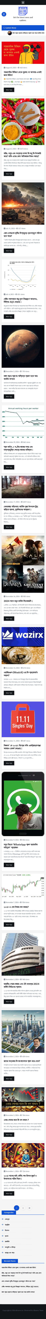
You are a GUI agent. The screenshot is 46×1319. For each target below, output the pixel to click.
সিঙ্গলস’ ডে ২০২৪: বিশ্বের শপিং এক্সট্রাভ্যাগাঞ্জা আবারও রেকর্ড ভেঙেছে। (22, 747)
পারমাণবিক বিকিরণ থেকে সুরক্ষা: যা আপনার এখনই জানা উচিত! (23, 73)
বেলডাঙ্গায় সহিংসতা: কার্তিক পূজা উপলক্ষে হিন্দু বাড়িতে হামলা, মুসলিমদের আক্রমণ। (21, 508)
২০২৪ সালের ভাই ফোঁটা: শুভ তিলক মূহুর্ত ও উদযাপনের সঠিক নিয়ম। (20, 1177)
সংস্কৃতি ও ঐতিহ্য (10, 1247)
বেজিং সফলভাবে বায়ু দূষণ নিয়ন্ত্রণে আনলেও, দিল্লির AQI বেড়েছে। (21, 300)
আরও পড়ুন (9, 90)
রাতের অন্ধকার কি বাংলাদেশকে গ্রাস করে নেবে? (22, 1061)
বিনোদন (7, 1230)
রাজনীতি (7, 1241)
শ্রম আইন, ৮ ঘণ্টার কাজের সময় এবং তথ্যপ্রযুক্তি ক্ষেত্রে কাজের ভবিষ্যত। (18, 448)
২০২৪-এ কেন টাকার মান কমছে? (16, 906)
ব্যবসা (6, 1236)
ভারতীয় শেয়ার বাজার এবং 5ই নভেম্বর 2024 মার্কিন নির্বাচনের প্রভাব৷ (21, 985)
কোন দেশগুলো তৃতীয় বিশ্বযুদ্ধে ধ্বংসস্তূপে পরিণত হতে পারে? (23, 234)
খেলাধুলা (7, 1219)
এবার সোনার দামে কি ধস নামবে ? (16, 1119)
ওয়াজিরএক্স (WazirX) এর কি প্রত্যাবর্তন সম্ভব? (21, 674)
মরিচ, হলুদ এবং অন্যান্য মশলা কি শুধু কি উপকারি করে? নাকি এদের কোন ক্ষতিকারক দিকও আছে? (22, 155)
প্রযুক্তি (7, 1224)
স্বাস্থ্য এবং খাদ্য (9, 1252)
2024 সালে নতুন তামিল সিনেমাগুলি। (18, 601)
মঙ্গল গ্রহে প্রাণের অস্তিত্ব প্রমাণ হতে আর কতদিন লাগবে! (21, 377)
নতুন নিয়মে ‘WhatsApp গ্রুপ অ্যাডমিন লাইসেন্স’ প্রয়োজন (21, 846)
